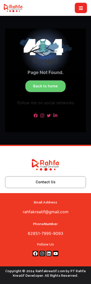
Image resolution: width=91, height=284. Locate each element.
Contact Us (45, 182)
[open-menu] (81, 8)
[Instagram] (42, 253)
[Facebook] (35, 253)
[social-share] (36, 115)
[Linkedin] (49, 253)
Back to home (45, 86)
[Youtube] (55, 253)
